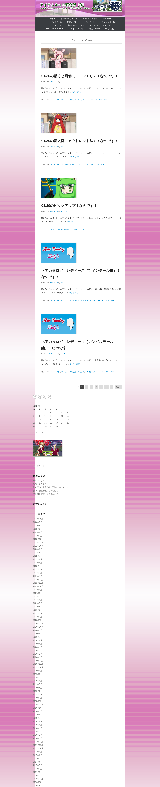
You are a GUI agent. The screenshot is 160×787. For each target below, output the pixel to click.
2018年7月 (37, 718)
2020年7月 (37, 637)
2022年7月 (37, 556)
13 (40, 419)
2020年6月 (37, 640)
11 (68, 416)
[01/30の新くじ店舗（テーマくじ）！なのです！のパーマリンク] (81, 58)
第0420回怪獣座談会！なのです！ (47, 494)
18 (68, 419)
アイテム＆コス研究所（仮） (63, 5)
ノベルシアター (56, 25)
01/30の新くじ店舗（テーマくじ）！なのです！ (79, 76)
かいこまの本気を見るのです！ (72, 100)
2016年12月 (38, 775)
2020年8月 (37, 634)
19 (34, 423)
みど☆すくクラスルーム (99, 25)
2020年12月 (38, 620)
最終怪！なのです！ (41, 481)
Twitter (40, 397)
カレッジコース (108, 22)
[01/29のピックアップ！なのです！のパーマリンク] (81, 188)
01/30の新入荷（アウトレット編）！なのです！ (79, 141)
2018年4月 (37, 728)
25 (68, 423)
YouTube (50, 397)
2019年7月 (37, 678)
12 (34, 419)
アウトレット (66, 164)
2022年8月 (37, 553)
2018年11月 (38, 705)
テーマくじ (93, 100)
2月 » (42, 432)
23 (57, 423)
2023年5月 (37, 522)
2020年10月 (38, 627)
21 (45, 423)
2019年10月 (38, 667)
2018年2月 (37, 735)
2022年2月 (37, 573)
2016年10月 (38, 782)
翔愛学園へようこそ (69, 19)
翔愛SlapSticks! (76, 25)
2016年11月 (38, 779)
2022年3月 (37, 569)
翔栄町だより (72, 22)
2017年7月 (37, 759)
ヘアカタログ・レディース (95, 300)
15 (51, 419)
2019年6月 (37, 681)
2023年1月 (37, 536)
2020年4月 (37, 647)
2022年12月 (38, 539)
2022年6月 (37, 559)
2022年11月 (38, 542)
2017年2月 (37, 769)
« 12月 (36, 432)
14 (45, 419)
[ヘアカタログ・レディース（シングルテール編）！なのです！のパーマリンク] (81, 324)
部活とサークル (90, 22)
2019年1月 (37, 698)
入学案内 (51, 19)
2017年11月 (38, 745)
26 (34, 426)
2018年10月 (38, 708)
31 (62, 426)
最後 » (118, 387)
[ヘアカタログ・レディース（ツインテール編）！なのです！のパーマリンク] (81, 253)
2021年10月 (38, 586)
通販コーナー (94, 29)
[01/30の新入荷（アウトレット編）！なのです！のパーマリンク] (81, 123)
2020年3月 (37, 650)
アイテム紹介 (55, 100)
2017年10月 (38, 748)
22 (51, 423)
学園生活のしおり (90, 19)
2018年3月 (37, 731)
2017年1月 (37, 772)
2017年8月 (37, 755)
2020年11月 (38, 623)
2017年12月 (38, 742)
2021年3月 (37, 610)
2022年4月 (37, 566)
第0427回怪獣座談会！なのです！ (47, 491)
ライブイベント (77, 29)
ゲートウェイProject (55, 29)
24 (62, 423)
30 (57, 426)
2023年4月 (37, 526)
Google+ (45, 397)
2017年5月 (37, 765)
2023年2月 (37, 532)
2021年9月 (37, 590)
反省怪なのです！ (40, 484)
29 (51, 426)
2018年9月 (37, 711)
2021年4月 (37, 607)
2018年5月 (37, 725)
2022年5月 (37, 563)
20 (40, 423)
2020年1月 (37, 657)
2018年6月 (37, 721)
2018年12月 (38, 701)
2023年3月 (37, 529)
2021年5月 (37, 603)
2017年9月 (37, 752)
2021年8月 (37, 593)
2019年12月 (38, 661)
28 (45, 426)
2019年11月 (38, 664)
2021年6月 (37, 600)
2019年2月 (37, 694)
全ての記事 (110, 29)
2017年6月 (37, 762)
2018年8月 (37, 715)
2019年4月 (37, 688)
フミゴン (63, 82)
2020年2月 (37, 654)
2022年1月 (37, 576)
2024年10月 (38, 519)
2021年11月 (38, 583)
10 (62, 416)
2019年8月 (37, 674)
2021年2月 (37, 613)
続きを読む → (78, 92)
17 (62, 419)
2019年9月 (37, 671)
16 (57, 419)
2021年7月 (37, 597)
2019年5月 (37, 684)
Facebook (35, 397)
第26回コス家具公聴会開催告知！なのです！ (52, 487)
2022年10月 (38, 546)
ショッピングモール (53, 22)
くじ (86, 100)
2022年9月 (37, 549)
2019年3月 (37, 691)
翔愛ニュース (103, 100)
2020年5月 (37, 644)
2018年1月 (37, 738)
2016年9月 (37, 786)
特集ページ (107, 19)
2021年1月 (37, 617)
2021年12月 (38, 580)
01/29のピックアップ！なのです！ (69, 206)
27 (40, 426)
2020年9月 (37, 630)
